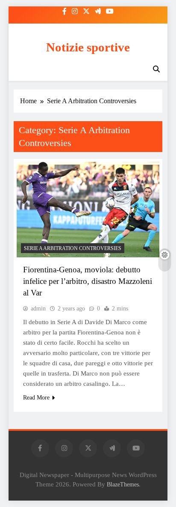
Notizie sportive (88, 47)
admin (38, 308)
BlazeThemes (123, 484)
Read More (36, 397)
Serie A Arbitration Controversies (72, 248)
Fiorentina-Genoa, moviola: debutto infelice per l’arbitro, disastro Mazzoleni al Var (87, 281)
